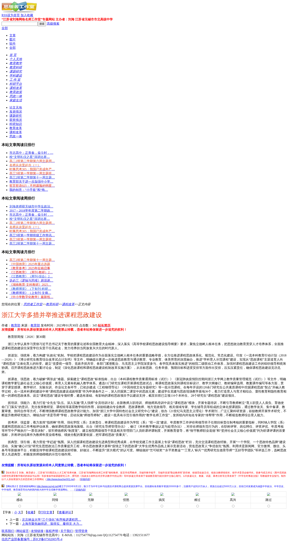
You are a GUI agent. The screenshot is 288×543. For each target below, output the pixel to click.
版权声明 (52, 531)
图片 (12, 39)
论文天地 (15, 107)
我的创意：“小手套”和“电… (28, 189)
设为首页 (13, 15)
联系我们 (8, 531)
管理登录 (81, 531)
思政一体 (15, 136)
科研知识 (15, 124)
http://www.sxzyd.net (47, 486)
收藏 (30, 512)
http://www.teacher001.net (60, 479)
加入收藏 (27, 15)
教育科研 (52, 304)
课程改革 (15, 132)
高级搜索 (53, 23)
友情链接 (37, 531)
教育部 (15, 325)
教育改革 (15, 128)
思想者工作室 (33, 304)
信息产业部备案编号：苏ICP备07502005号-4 (32, 539)
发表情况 (15, 111)
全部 (5, 28)
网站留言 (22, 531)
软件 (12, 43)
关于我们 (66, 531)
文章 (12, 35)
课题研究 (15, 115)
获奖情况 (15, 119)
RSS (4, 15)
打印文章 (46, 512)
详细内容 (85, 479)
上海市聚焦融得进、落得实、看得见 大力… (52, 523)
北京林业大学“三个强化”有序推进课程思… (51, 519)
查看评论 (65, 512)
